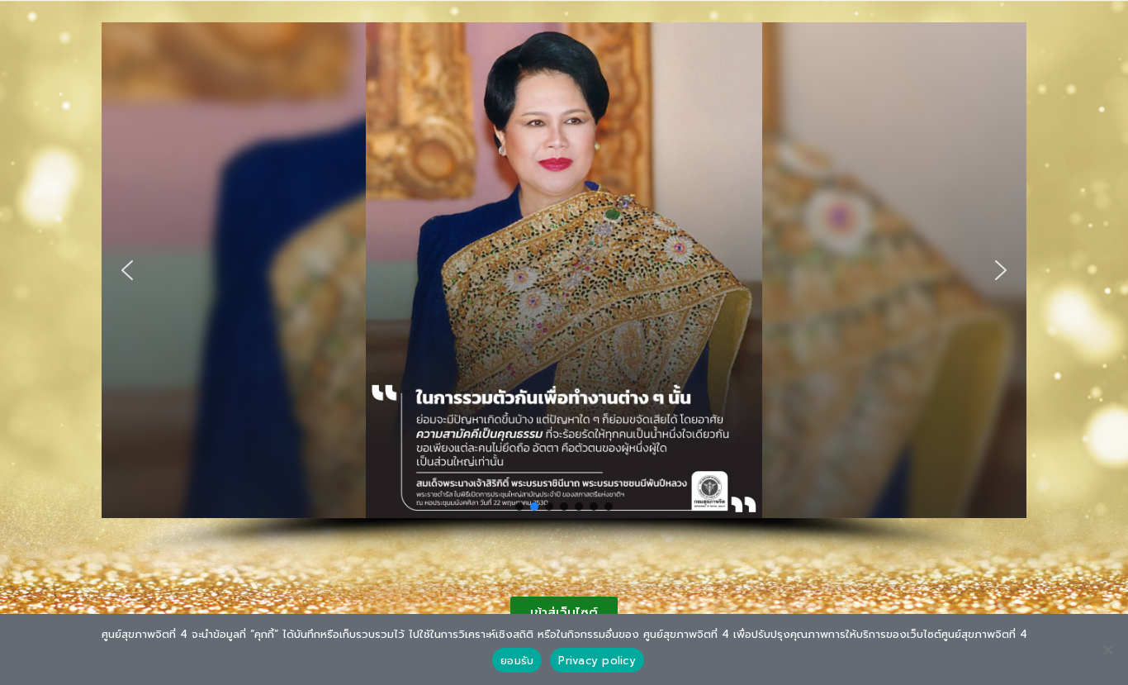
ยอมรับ (516, 660)
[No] (1107, 649)
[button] (127, 270)
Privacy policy (597, 660)
